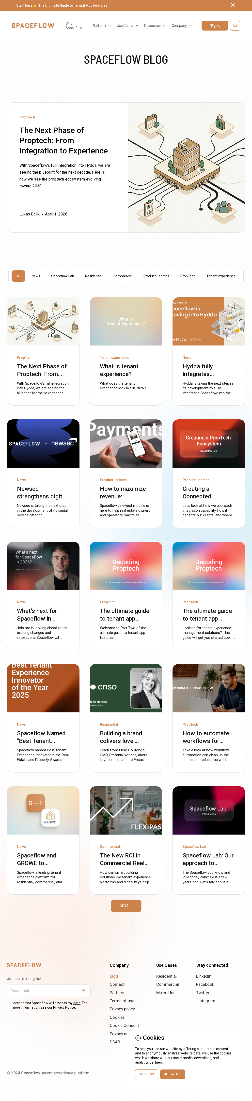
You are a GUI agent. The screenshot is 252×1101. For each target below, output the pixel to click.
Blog (114, 976)
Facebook (205, 984)
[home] (33, 25)
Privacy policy (122, 1008)
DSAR (115, 1041)
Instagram (205, 1000)
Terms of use (122, 1000)
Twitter (202, 992)
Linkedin (203, 976)
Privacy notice (123, 1033)
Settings (146, 1074)
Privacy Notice (64, 1007)
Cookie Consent (124, 1025)
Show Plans (215, 26)
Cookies (117, 1017)
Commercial (167, 984)
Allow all (172, 1074)
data (76, 1003)
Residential (166, 976)
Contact (117, 984)
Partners (118, 992)
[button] (100, 25)
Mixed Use (165, 992)
